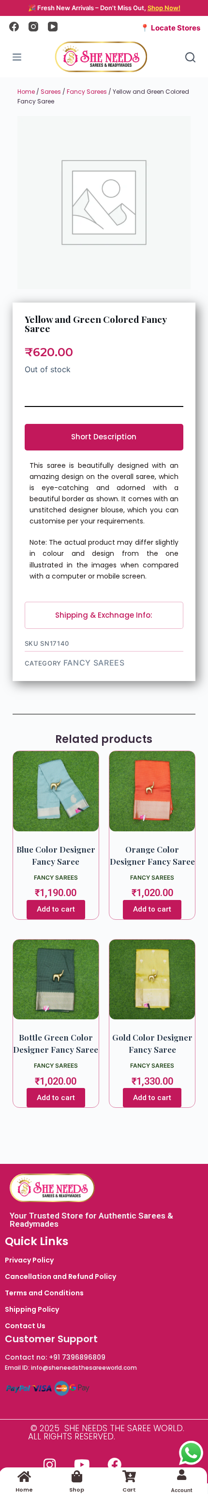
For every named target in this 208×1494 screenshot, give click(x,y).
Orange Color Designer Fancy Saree (152, 855)
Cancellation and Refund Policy (60, 1276)
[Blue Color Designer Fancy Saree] (56, 791)
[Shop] (77, 1476)
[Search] (190, 57)
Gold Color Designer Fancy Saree (152, 1043)
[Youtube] (82, 1464)
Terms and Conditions (44, 1293)
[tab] (104, 437)
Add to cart (56, 909)
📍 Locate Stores (170, 27)
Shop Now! (164, 8)
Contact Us (25, 1326)
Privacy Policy (29, 1260)
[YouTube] (53, 26)
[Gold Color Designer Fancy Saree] (152, 979)
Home (26, 91)
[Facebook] (14, 26)
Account (181, 1490)
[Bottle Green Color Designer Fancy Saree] (56, 979)
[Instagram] (33, 26)
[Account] (182, 1474)
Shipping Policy (32, 1309)
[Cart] (129, 1476)
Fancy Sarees (87, 91)
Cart (129, 1490)
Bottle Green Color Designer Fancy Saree (55, 1043)
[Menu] (17, 57)
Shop (76, 1490)
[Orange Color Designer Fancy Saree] (152, 791)
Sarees (51, 91)
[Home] (24, 1476)
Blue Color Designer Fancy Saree (55, 855)
